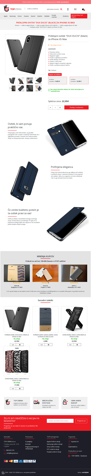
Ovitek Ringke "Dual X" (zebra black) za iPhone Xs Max (17, 379)
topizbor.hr (75, 442)
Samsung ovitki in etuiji (54, 444)
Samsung (13, 16)
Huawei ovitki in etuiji (54, 452)
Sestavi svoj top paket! (77, 16)
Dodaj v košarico (76, 107)
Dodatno (66, 16)
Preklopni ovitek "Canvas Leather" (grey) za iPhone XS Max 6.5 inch (45, 335)
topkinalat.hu (72, 447)
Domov (17, 25)
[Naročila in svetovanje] (68, 9)
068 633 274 (10, 450)
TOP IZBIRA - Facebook (79, 456)
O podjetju (28, 442)
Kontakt (28, 444)
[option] (16, 277)
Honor (20, 16)
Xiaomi (33, 16)
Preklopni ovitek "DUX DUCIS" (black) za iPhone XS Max (17, 335)
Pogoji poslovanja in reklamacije (32, 448)
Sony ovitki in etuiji (53, 447)
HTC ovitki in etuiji (53, 449)
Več (13, 345)
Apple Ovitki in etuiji (53, 442)
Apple (5, 16)
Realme (39, 16)
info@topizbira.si (12, 453)
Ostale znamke (54, 16)
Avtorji (79, 472)
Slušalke (46, 16)
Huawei (26, 16)
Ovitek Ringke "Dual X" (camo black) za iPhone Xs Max (74, 335)
